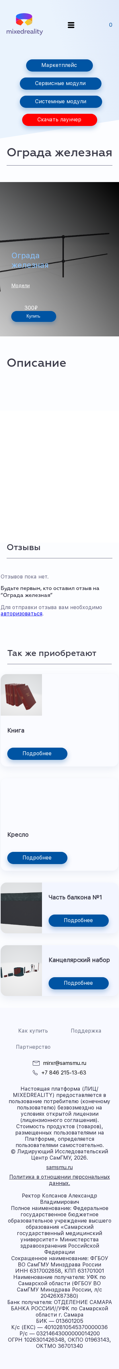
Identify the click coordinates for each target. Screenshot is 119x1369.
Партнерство (33, 1047)
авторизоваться (21, 613)
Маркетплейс (59, 65)
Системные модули (60, 101)
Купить (33, 316)
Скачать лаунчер (59, 119)
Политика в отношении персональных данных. (59, 1180)
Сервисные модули (60, 83)
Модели (20, 285)
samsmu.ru (59, 1167)
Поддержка (86, 1031)
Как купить (33, 1031)
